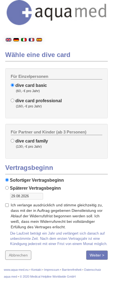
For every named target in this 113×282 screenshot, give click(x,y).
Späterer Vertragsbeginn (35, 188)
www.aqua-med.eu (16, 269)
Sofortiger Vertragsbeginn (36, 180)
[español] (39, 26)
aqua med (10, 276)
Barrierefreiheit (71, 269)
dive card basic (30, 85)
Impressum (51, 269)
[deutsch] (16, 26)
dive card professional (38, 100)
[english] (8, 26)
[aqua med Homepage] (75, 30)
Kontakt (36, 269)
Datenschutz (92, 269)
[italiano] (24, 26)
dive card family (31, 141)
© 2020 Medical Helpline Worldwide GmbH (48, 276)
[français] (31, 26)
